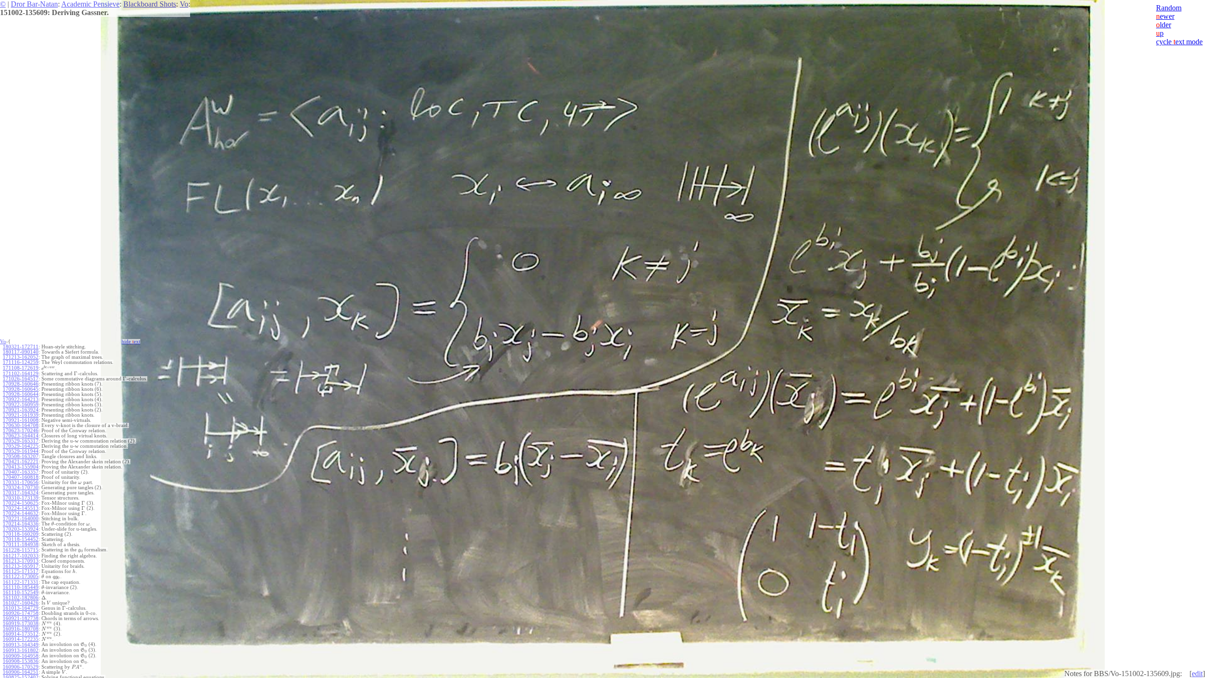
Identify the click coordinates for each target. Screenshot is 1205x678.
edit (1197, 674)
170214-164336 (21, 523)
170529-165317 (21, 441)
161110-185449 (21, 587)
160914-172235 (21, 639)
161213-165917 (21, 566)
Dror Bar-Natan (34, 4)
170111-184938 (21, 544)
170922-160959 (21, 404)
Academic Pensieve (90, 4)
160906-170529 (21, 667)
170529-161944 (21, 451)
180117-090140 (21, 352)
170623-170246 (21, 430)
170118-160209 (21, 534)
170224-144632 (21, 513)
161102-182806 (21, 597)
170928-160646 (21, 384)
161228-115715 (21, 550)
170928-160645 (21, 389)
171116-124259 (21, 362)
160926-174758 (21, 613)
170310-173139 (21, 497)
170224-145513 (21, 508)
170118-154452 (21, 539)
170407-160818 (21, 477)
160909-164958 (21, 656)
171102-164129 (21, 373)
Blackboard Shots (149, 4)
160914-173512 (21, 634)
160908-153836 (21, 661)
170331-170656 (21, 482)
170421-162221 (21, 461)
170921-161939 (21, 415)
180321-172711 (21, 346)
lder (1163, 25)
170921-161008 (21, 420)
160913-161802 (21, 650)
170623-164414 (21, 435)
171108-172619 (21, 368)
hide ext (130, 341)
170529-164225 (21, 446)
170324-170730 (21, 487)
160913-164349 (21, 644)
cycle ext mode (1179, 42)
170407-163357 (21, 472)
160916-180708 (21, 628)
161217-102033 (21, 555)
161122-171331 (21, 582)
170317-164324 (21, 492)
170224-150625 (21, 503)
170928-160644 (21, 394)
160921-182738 (21, 618)
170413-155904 (21, 466)
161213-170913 (21, 561)
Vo (184, 4)
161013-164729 (21, 608)
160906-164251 (21, 672)
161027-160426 (21, 602)
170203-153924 (21, 529)
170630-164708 (21, 425)
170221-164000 (21, 518)
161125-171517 (21, 571)
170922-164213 (21, 399)
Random (1168, 8)
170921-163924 (21, 409)
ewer (1165, 16)
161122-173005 (21, 576)
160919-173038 (21, 623)
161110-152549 (21, 592)
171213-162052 (21, 357)
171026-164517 (21, 378)
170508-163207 (21, 456)
